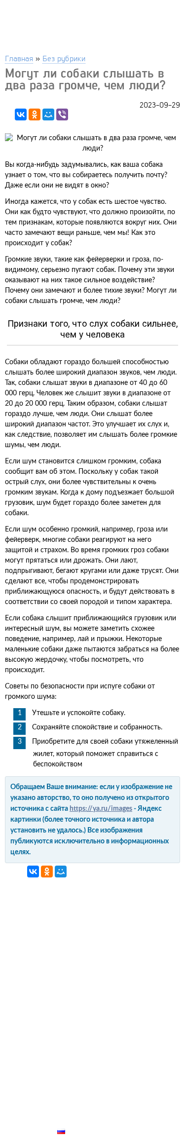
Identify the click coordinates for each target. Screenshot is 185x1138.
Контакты (77, 1097)
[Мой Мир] (48, 114)
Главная (19, 58)
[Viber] (62, 114)
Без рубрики (63, 58)
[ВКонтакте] (21, 114)
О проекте (77, 1108)
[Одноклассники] (34, 114)
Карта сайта (82, 1119)
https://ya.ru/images (101, 808)
